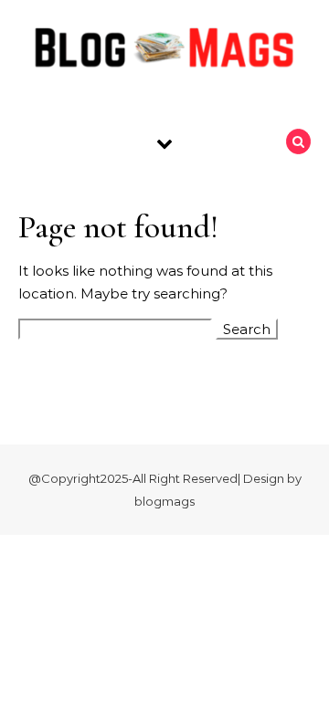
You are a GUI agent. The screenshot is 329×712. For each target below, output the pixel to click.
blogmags (164, 501)
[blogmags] (164, 51)
